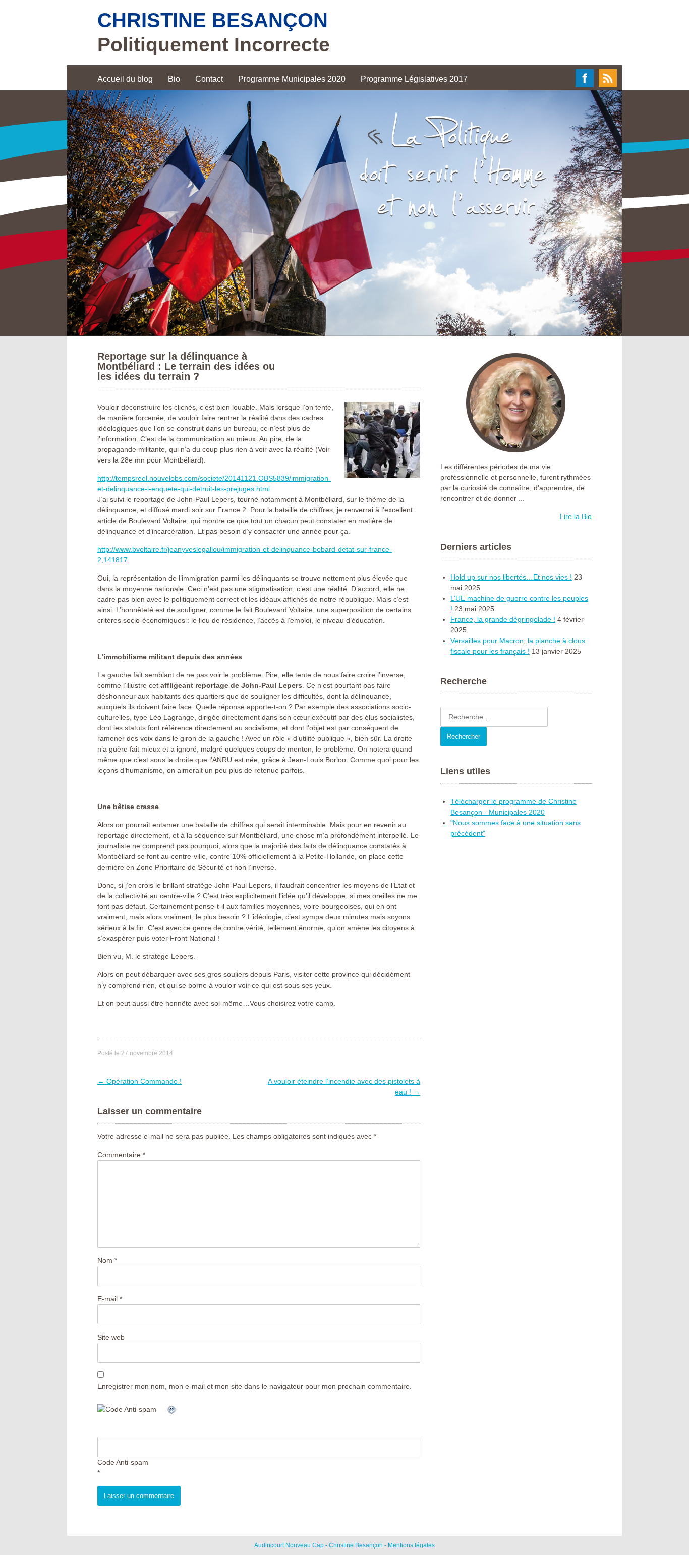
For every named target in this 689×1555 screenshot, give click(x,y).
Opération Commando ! (139, 1081)
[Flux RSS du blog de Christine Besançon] (608, 85)
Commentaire (121, 1154)
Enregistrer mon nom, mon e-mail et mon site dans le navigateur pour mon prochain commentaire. (254, 1386)
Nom (107, 1260)
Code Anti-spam (122, 1462)
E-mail (109, 1299)
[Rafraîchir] (172, 1409)
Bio (174, 79)
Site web (111, 1337)
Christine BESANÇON (212, 20)
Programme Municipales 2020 (292, 79)
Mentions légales (411, 1545)
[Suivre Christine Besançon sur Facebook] (585, 85)
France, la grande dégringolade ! (502, 619)
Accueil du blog (125, 79)
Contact (209, 79)
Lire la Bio (576, 516)
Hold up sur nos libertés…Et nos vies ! (511, 577)
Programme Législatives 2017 (414, 79)
